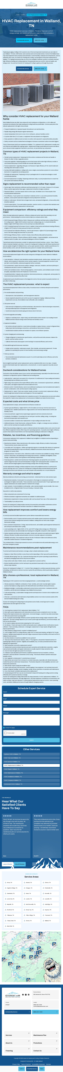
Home (17, 15)
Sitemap (48, 1064)
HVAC (23, 15)
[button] (42, 1069)
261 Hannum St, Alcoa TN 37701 (41, 994)
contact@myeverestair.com (40, 1006)
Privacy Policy (16, 1064)
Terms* (13, 727)
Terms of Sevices (26, 1064)
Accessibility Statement (38, 1064)
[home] (31, 4)
